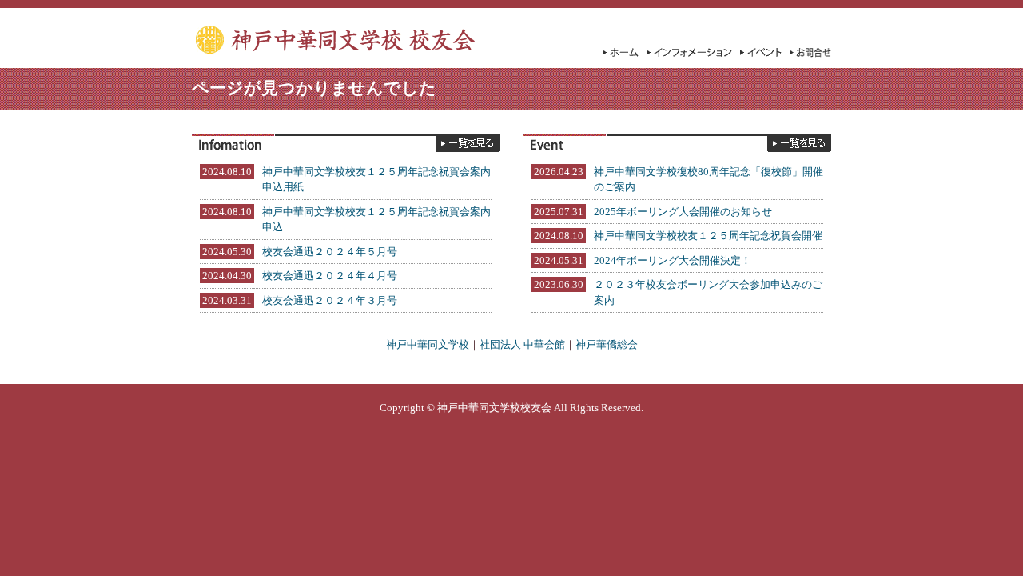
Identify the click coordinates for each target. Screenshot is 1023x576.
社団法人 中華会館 (522, 344)
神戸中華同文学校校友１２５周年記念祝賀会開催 (708, 236)
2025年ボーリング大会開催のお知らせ (683, 212)
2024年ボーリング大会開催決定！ (672, 260)
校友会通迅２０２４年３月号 (329, 300)
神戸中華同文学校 (427, 344)
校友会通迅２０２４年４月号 (329, 276)
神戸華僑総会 (606, 344)
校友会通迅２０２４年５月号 (329, 252)
